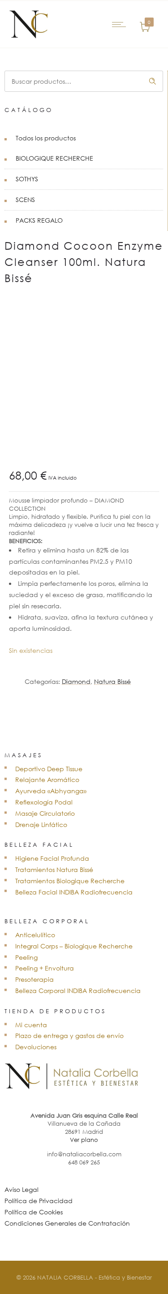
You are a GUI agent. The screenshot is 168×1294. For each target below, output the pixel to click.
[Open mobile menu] (121, 24)
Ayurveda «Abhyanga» (50, 791)
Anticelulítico (35, 935)
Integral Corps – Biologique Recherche (74, 946)
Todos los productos (46, 138)
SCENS (25, 199)
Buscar (152, 81)
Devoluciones (35, 1047)
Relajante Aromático (47, 779)
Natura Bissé (112, 681)
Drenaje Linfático (41, 824)
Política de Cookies (33, 1212)
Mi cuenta (31, 1025)
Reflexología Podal (44, 802)
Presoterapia (34, 979)
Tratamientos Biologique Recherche (70, 881)
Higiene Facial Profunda (52, 858)
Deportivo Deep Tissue (48, 769)
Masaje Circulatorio (45, 813)
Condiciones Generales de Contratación (67, 1223)
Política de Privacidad (38, 1200)
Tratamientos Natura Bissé (54, 869)
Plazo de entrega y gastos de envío (69, 1035)
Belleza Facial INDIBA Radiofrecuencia (74, 892)
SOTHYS (27, 179)
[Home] (29, 36)
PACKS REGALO (39, 220)
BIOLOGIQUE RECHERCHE (54, 158)
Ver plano (84, 1139)
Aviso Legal (21, 1189)
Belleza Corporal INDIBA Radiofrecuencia (78, 990)
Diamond (76, 681)
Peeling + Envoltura (44, 968)
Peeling (26, 957)
